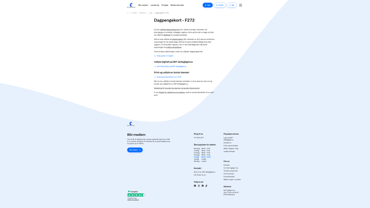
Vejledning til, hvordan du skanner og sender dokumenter (176, 88)
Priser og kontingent (231, 146)
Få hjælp (164, 5)
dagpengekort (177, 39)
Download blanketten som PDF (169, 77)
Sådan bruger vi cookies (232, 179)
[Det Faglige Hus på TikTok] (206, 186)
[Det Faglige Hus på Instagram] (199, 186)
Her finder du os (200, 175)
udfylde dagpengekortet (169, 30)
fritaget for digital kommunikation (172, 92)
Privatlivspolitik (229, 177)
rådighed (166, 35)
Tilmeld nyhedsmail (231, 171)
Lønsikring (155, 5)
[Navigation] (240, 5)
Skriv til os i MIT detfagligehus (204, 172)
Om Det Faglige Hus (231, 168)
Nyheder (227, 165)
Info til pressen (229, 174)
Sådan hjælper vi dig (231, 148)
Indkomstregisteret (173, 47)
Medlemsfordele (177, 5)
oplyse (160, 32)
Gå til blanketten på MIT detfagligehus (171, 66)
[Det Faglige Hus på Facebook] (195, 186)
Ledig (150, 13)
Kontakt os (227, 143)
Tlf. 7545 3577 (199, 138)
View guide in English (165, 56)
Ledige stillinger (229, 151)
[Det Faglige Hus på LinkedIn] (203, 186)
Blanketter (143, 13)
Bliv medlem (143, 5)
